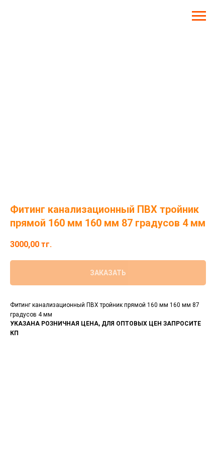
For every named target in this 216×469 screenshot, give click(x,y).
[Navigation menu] (199, 16)
